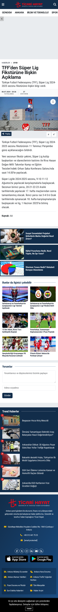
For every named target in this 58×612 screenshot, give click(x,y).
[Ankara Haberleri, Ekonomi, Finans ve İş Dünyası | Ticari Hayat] (28, 4)
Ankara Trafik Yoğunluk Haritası (41, 578)
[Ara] (54, 4)
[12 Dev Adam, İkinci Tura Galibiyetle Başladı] (15, 320)
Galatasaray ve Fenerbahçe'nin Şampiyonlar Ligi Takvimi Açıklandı (14, 305)
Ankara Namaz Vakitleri (17, 577)
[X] (22, 551)
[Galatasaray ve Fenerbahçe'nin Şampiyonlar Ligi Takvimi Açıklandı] (15, 294)
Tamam (29, 609)
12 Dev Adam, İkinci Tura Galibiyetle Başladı (11, 330)
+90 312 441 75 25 (31, 535)
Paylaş (7, 134)
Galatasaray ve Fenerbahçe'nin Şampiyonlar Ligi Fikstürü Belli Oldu (42, 305)
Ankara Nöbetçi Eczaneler (17, 572)
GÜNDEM (7, 12)
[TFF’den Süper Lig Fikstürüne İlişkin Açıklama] (29, 114)
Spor (15, 63)
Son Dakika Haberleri (15, 590)
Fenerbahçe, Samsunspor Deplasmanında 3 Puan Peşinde (42, 330)
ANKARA (19, 12)
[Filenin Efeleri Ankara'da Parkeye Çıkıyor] (43, 343)
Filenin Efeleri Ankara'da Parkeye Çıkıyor (39, 354)
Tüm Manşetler (39, 585)
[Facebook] (17, 551)
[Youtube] (36, 551)
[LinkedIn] (31, 551)
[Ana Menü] (3, 4)
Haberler (6, 63)
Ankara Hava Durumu (42, 572)
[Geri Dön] (2, 19)
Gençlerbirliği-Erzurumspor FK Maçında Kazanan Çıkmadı (14, 354)
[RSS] (41, 551)
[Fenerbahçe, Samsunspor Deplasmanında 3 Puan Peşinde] (43, 320)
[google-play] (41, 559)
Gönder (7, 395)
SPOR (55, 12)
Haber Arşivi (38, 590)
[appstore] (16, 559)
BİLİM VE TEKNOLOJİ (37, 12)
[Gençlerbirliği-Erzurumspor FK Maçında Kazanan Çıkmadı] (15, 343)
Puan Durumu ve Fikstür (16, 585)
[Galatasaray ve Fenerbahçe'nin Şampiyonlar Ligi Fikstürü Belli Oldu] (43, 294)
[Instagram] (26, 551)
